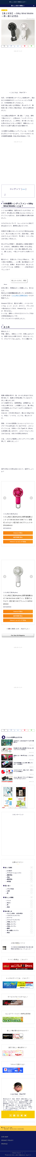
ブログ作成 (19, 889)
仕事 (19, 891)
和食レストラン (19, 924)
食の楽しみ (18, 911)
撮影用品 (19, 875)
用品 (19, 877)
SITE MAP (4, 1137)
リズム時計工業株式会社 (20, 295)
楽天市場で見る (18, 537)
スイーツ (19, 917)
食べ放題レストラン (19, 930)
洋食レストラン (19, 926)
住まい (19, 902)
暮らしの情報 (18, 897)
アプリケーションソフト (19, 873)
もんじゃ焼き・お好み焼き (19, 913)
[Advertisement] (18, 71)
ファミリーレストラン (19, 919)
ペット (19, 900)
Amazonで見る (18, 533)
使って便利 (4, 10)
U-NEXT (19, 870)
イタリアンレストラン (19, 915)
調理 (19, 928)
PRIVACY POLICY (7, 1140)
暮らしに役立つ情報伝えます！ (18, 2)
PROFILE (4, 1144)
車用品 (19, 881)
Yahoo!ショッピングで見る (18, 541)
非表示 (24, 189)
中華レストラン (19, 922)
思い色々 (18, 885)
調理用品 (19, 879)
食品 (19, 907)
